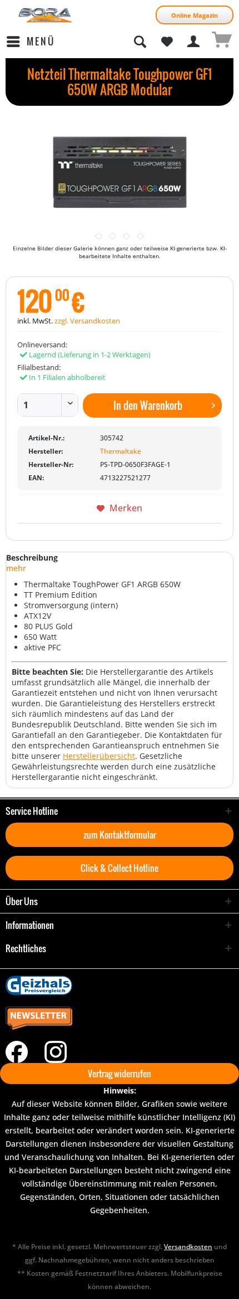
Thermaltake (120, 451)
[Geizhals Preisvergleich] (119, 985)
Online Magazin (194, 15)
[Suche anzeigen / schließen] (139, 41)
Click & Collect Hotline (119, 868)
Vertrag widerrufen (119, 1073)
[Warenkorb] (221, 41)
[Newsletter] (119, 1018)
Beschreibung (32, 557)
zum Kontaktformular (119, 834)
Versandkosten (188, 1246)
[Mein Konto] (194, 41)
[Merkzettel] (167, 41)
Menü (41, 41)
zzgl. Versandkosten (87, 321)
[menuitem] (30, 41)
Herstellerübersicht (99, 756)
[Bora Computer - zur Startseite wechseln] (45, 15)
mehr (16, 568)
